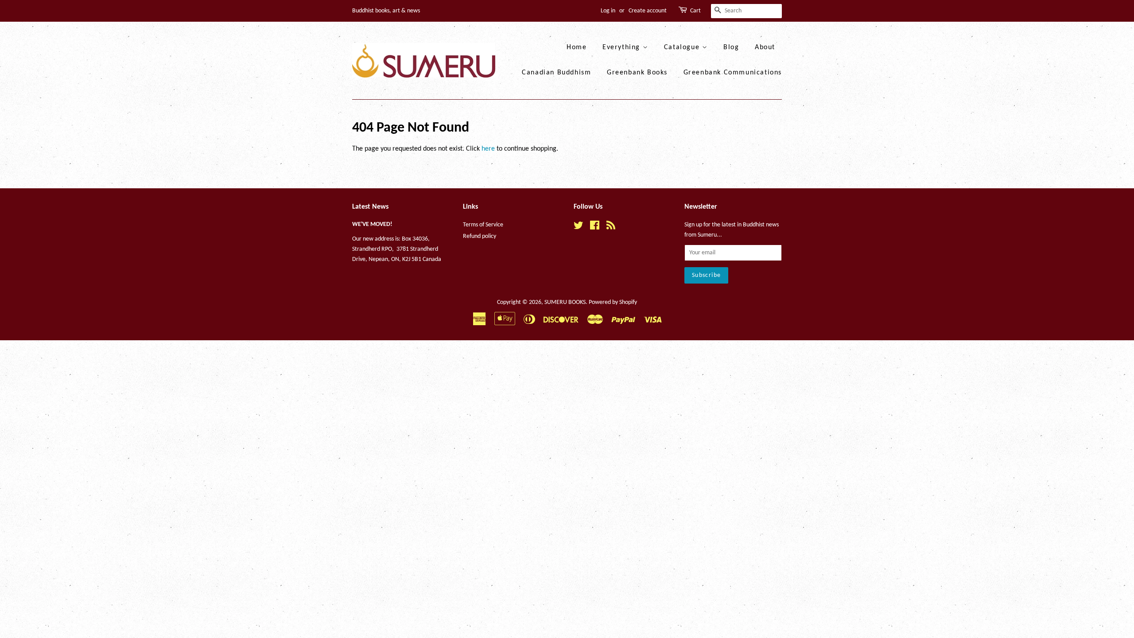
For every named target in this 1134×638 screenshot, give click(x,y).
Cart (695, 11)
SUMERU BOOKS (565, 302)
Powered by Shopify (613, 302)
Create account (648, 11)
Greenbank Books (637, 72)
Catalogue (683, 47)
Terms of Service (483, 225)
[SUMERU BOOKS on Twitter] (578, 227)
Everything (622, 47)
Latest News (370, 206)
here (488, 148)
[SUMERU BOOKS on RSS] (611, 227)
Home (576, 47)
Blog (731, 47)
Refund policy (479, 236)
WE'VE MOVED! (372, 224)
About (765, 47)
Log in (608, 11)
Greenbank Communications (733, 72)
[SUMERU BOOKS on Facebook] (595, 227)
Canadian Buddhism (556, 72)
